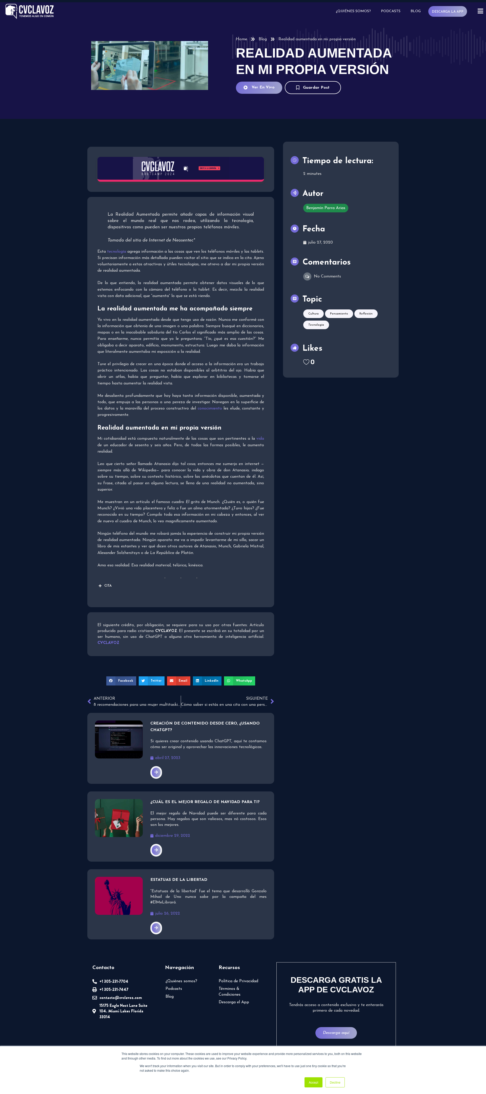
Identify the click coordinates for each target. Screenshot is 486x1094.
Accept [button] (313, 1082)
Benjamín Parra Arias (325, 208)
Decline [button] (335, 1082)
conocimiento (210, 408)
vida (260, 439)
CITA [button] (108, 585)
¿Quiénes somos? (353, 11)
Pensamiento (339, 313)
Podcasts (390, 11)
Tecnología (316, 324)
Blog (416, 11)
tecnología (116, 252)
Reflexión (366, 313)
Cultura (313, 313)
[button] (121, 680)
